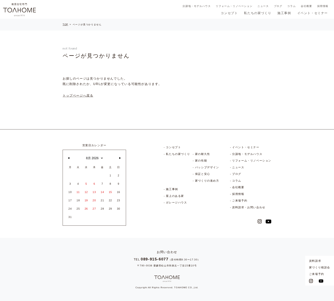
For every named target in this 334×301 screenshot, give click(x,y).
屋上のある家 (175, 195)
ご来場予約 (316, 273)
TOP (65, 24)
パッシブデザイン (207, 167)
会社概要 (306, 6)
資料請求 (315, 260)
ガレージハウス (176, 202)
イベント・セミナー (312, 13)
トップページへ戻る (78, 95)
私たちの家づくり (257, 13)
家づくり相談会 (319, 267)
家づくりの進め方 (207, 180)
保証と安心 (202, 173)
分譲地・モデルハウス (196, 6)
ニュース (263, 6)
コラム (291, 6)
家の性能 (201, 160)
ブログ (278, 6)
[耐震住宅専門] (19, 12)
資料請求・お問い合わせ (248, 207)
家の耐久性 (202, 154)
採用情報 (322, 6)
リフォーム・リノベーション (234, 6)
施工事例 (284, 13)
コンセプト (229, 13)
